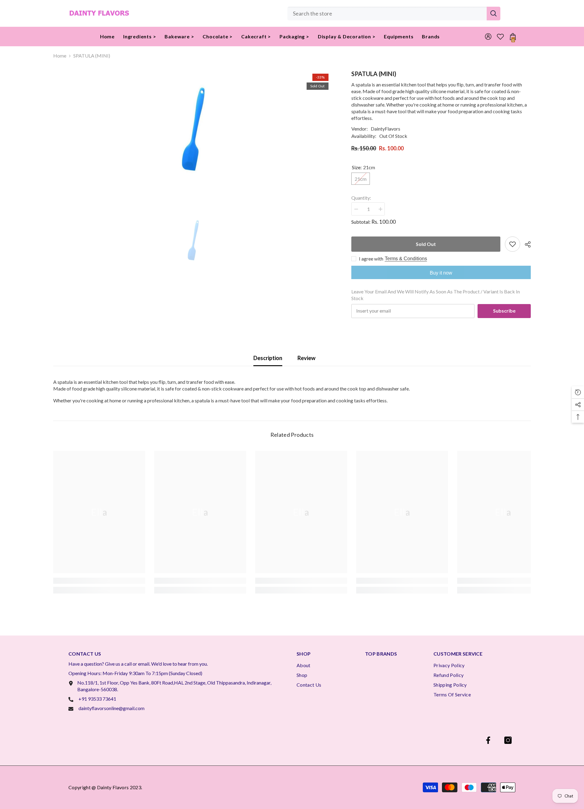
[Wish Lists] (500, 36)
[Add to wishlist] (512, 244)
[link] (99, 581)
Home (59, 55)
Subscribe (504, 310)
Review (306, 358)
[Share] (525, 244)
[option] (193, 130)
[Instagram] (508, 740)
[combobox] (387, 13)
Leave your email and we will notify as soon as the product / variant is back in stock (435, 295)
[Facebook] (488, 740)
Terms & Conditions (406, 258)
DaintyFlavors (385, 128)
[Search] (393, 13)
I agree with (371, 258)
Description (267, 358)
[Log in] (488, 36)
